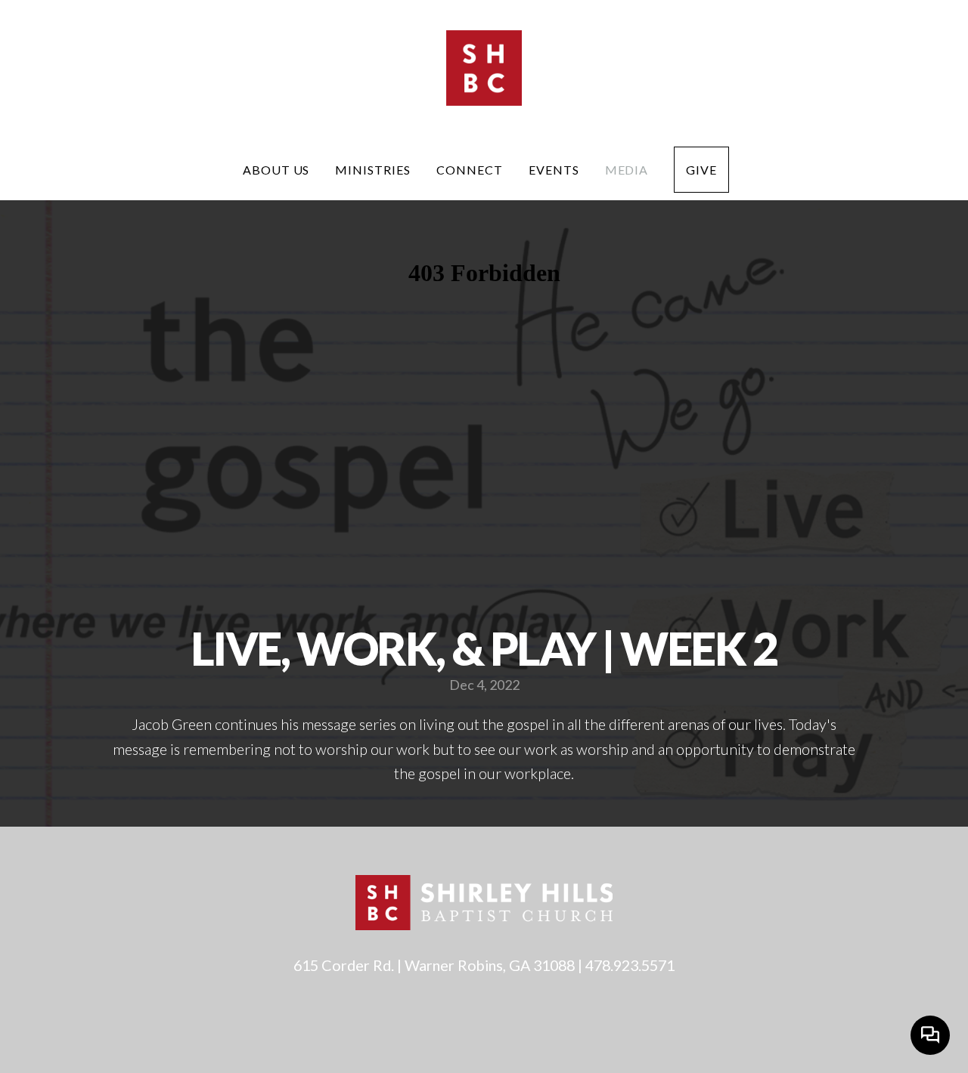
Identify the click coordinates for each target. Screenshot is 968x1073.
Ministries (373, 169)
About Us (276, 169)
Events (554, 169)
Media (627, 169)
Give (701, 169)
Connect (469, 169)
